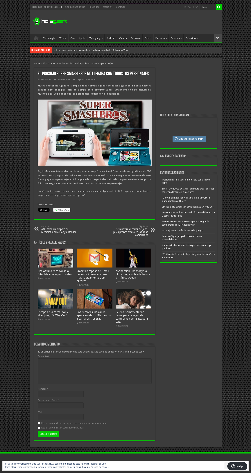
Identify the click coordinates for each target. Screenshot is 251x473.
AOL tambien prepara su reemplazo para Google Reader (58, 229)
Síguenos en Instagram (191, 138)
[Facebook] (193, 7)
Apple (82, 38)
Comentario (44, 356)
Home (37, 63)
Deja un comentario (86, 79)
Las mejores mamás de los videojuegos (73, 50)
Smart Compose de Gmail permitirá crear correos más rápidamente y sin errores (93, 276)
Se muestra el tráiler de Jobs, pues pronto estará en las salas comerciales (130, 230)
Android (111, 38)
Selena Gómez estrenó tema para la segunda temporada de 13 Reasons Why (132, 317)
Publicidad (94, 7)
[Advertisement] (152, 22)
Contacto (121, 7)
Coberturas (192, 38)
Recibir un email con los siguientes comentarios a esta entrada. (74, 423)
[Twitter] (196, 7)
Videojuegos (96, 38)
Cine (72, 38)
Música (62, 38)
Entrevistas (161, 38)
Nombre (43, 388)
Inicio (36, 38)
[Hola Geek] (49, 20)
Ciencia (123, 38)
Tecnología (49, 38)
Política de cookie (100, 467)
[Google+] (189, 7)
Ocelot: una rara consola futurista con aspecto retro (55, 272)
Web (40, 411)
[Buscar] (219, 7)
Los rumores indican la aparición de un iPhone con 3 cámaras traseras (94, 315)
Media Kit (107, 7)
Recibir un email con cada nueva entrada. (62, 427)
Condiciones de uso (75, 7)
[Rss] (185, 7)
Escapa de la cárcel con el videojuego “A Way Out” (53, 313)
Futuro (148, 38)
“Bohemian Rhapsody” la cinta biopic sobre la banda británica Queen (133, 274)
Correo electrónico (48, 400)
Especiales (176, 38)
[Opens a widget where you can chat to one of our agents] (237, 466)
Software (136, 38)
